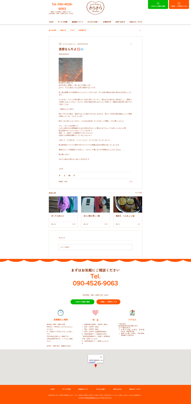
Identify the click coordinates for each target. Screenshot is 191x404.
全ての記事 (52, 30)
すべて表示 (138, 192)
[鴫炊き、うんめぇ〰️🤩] (127, 204)
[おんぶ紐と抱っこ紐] (95, 204)
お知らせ (63, 30)
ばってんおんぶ (57, 216)
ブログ (72, 30)
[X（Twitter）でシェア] (64, 175)
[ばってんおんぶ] (63, 204)
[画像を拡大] (71, 70)
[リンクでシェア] (74, 175)
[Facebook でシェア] (60, 175)
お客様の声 (82, 30)
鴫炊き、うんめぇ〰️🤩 (125, 216)
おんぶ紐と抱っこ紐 (92, 216)
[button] (140, 30)
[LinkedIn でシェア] (69, 175)
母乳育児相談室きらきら (92, 398)
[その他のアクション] (131, 44)
